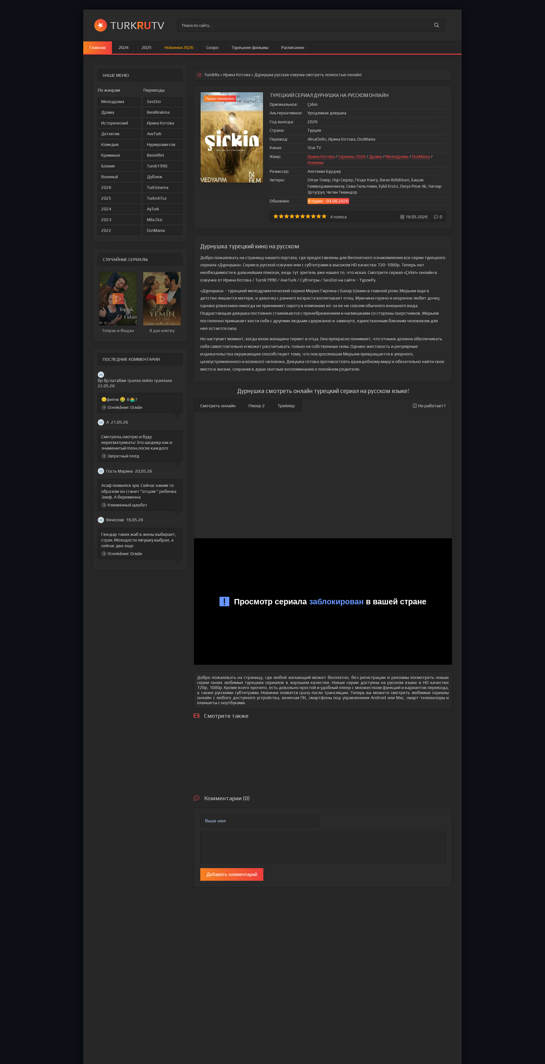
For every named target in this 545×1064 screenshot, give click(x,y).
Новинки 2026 (179, 47)
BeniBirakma (158, 112)
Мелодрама (112, 101)
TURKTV (137, 25)
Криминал (110, 155)
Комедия (110, 144)
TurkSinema (157, 187)
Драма (107, 112)
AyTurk (153, 209)
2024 (124, 47)
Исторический (114, 123)
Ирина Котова (160, 123)
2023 (106, 219)
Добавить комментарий (232, 874)
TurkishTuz (157, 198)
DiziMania (156, 230)
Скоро (212, 47)
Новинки (316, 162)
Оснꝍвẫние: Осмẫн (125, 407)
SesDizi (154, 101)
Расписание (292, 47)
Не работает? (432, 405)
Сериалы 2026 (352, 156)
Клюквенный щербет (127, 505)
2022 (106, 230)
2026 (106, 187)
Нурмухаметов (161, 144)
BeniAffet (155, 155)
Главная (98, 47)
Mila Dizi (154, 219)
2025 (147, 47)
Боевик (108, 166)
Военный (109, 176)
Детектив (110, 133)
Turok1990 (157, 166)
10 (324, 216)
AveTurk (154, 133)
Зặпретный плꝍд (123, 456)
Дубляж (154, 176)
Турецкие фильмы (249, 47)
